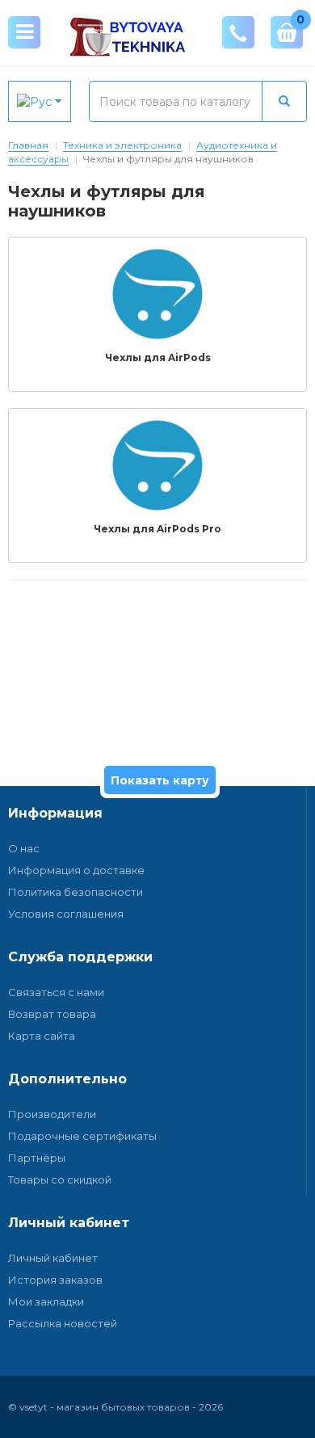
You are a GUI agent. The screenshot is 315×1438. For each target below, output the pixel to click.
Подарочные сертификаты (82, 1135)
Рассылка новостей (62, 1323)
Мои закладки (46, 1301)
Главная (28, 145)
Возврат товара (52, 1013)
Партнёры (36, 1157)
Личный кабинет (53, 1257)
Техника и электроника (122, 145)
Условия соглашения (66, 913)
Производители (52, 1114)
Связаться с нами (56, 992)
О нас (24, 848)
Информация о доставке (76, 870)
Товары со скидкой (59, 1179)
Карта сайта (41, 1035)
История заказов (55, 1279)
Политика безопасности (75, 891)
